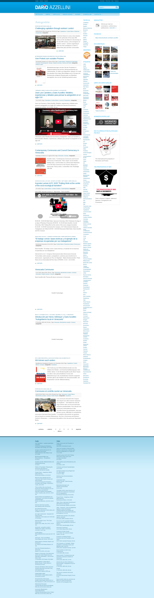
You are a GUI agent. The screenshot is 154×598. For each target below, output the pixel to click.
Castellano (85, 22)
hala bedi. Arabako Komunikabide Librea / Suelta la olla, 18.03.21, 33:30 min (44, 493)
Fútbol (84, 161)
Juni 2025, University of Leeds (64, 446)
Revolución (86, 325)
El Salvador (86, 131)
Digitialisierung (87, 118)
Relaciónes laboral (69, 244)
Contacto (117, 1)
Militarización (86, 260)
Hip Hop (85, 189)
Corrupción (86, 234)
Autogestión (45, 32)
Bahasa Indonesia (87, 28)
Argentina (85, 79)
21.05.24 (37, 459)
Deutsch (41, 1)
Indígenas (85, 196)
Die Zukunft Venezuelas (41, 508)
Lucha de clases (87, 211)
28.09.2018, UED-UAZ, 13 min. (64, 559)
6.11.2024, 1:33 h (61, 464)
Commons (38, 63)
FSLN (84, 159)
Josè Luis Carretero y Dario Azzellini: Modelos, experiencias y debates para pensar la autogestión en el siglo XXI (58, 95)
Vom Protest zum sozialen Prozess (49, 58)
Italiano (85, 39)
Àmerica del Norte (66, 63)
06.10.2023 (59, 477)
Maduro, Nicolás (87, 247)
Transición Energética (85, 137)
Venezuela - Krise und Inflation (42, 537)
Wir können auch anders (45, 360)
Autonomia (85, 85)
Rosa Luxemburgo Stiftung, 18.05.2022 (66, 505)
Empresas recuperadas (71, 61)
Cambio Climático (56, 188)
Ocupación (85, 90)
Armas (84, 373)
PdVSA (85, 292)
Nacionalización (87, 371)
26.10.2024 (59, 468)
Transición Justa (87, 206)
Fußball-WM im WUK (40, 573)
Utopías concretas (57, 63)
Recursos (85, 323)
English (37, 1)
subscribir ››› (112, 28)
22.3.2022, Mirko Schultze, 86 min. (65, 518)
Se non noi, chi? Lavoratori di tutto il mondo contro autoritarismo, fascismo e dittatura (66, 522)
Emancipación (44, 63)
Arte (84, 239)
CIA (84, 107)
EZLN (84, 145)
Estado (85, 342)
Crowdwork (86, 111)
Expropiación (86, 139)
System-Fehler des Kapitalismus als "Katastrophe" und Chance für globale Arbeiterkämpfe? (44, 498)
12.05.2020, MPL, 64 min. (63, 553)
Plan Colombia (86, 296)
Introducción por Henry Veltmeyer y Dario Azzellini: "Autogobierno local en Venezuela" (55, 318)
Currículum (87, 14)
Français (85, 35)
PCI (84, 290)
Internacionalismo (87, 198)
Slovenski (85, 44)
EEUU (84, 129)
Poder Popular (55, 395)
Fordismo (85, 150)
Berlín (84, 88)
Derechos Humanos (85, 253)
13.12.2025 (59, 452)
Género (85, 168)
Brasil (84, 102)
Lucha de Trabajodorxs (64, 100)
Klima (84, 213)
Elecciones (86, 375)
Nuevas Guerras (87, 274)
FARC (84, 149)
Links (112, 1)
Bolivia (85, 100)
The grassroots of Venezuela (42, 578)
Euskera (85, 33)
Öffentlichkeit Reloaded (40, 584)
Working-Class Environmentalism (65, 476)
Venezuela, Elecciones (86, 366)
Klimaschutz (86, 215)
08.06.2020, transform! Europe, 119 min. (66, 547)
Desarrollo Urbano (85, 345)
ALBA (84, 66)
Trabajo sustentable (86, 267)
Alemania (85, 115)
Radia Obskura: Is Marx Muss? (42, 561)
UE (84, 141)
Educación (85, 95)
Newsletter (102, 1)
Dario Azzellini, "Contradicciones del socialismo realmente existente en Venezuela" (65, 557)
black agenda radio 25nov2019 (42, 506)
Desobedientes (87, 358)
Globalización (86, 178)
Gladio (84, 173)
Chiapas (85, 104)
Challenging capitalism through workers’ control (54, 28)
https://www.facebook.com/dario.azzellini (106, 37)
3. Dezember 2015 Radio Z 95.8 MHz (44, 559)
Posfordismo (86, 303)
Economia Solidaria (85, 333)
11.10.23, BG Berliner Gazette (42, 470)
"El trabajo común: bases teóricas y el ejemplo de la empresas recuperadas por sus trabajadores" (56, 240)
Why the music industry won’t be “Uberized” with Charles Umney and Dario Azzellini (43, 479)
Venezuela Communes (44, 269)
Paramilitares (86, 287)
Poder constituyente (86, 230)
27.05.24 (37, 464)
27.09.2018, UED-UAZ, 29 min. (64, 566)
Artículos (39, 14)
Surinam (85, 349)
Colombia (85, 219)
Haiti (84, 187)
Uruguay (85, 360)
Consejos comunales (86, 221)
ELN (84, 133)
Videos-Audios (67, 14)
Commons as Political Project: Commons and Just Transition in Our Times (65, 538)
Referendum (86, 318)
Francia (85, 154)
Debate (58, 568)
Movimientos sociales (66, 272)
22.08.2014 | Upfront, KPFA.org (42, 571)
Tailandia (85, 351)
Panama (85, 283)
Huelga (85, 347)
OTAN (84, 273)
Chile (84, 105)
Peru (84, 294)
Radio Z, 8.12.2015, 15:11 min (42, 551)
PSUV (84, 310)
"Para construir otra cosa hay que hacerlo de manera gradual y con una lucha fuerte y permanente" (44, 489)
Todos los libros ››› (101, 111)
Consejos (66, 155)
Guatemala (86, 183)
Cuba (84, 238)
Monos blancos (87, 354)
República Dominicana (86, 123)
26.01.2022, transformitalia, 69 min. (65, 525)
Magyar (85, 41)
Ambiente (85, 356)
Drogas (85, 125)
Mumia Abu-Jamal (87, 262)
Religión (85, 319)
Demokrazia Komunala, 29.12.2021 (65, 494)
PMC (84, 300)
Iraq (84, 200)
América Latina (39, 64)
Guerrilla (85, 185)
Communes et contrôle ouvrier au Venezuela (53, 391)
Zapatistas (85, 381)
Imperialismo (86, 195)
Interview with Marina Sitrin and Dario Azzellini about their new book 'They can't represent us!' (44, 568)
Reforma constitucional (86, 369)
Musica (85, 264)
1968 (84, 64)
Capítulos (56, 14)
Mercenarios (86, 330)
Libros (47, 14)
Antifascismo (86, 69)
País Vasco (86, 86)
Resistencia (86, 377)
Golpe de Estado (87, 312)
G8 (84, 163)
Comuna (52, 274)
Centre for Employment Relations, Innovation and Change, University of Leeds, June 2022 (44, 483)
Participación (86, 289)
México (85, 255)
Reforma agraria (87, 243)
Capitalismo (63, 31)
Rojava (85, 327)
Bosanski (85, 30)
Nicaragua (85, 276)
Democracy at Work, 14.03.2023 (43, 475)
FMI (84, 204)
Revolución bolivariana (86, 98)
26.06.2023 (59, 488)
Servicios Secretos (85, 165)
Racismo (85, 314)
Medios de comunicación (86, 250)
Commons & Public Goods (63, 531)
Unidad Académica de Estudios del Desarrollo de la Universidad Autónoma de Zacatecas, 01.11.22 (66, 512)
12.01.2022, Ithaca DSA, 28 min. (64, 529)
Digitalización (86, 117)
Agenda (77, 14)
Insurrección (86, 83)
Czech (84, 31)
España (85, 340)
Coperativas (48, 100)
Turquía (85, 352)
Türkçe (85, 46)
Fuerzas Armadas (87, 258)
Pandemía (85, 285)
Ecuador (85, 127)
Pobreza (85, 81)
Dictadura (85, 120)
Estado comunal (45, 274)
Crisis (84, 236)
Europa (50, 63)
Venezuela (60, 155)
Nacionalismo (86, 271)
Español (46, 1)
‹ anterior (49, 429)
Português (85, 43)
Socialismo (54, 364)
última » (60, 431)
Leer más (61, 51)
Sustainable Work (61, 479)
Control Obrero (70, 31)
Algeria (85, 68)
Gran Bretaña (86, 182)
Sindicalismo (86, 171)
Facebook (85, 147)
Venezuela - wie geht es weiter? (43, 527)
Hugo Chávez (86, 193)
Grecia (84, 180)
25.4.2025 (59, 459)
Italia (84, 202)
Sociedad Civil (86, 383)
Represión (85, 321)
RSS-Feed (108, 1)
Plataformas (86, 298)
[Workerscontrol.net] (106, 125)
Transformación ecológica (87, 281)
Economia (85, 379)
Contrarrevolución (87, 232)
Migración (85, 257)
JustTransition (86, 208)
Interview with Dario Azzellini (42, 504)
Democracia (77, 244)
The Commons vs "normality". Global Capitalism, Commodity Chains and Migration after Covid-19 (65, 545)
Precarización (86, 305)
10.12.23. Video (60, 473)
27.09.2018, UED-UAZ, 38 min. (64, 570)
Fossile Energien (87, 152)
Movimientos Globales (86, 176)
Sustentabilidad (65, 188)
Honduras (85, 191)
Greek (84, 37)
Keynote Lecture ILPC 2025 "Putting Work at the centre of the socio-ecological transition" (57, 184)
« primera (40, 429)
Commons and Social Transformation (66, 467)
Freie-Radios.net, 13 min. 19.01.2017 (44, 539)
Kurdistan (85, 241)
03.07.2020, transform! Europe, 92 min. (66, 541)
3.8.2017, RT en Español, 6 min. (64, 582)
